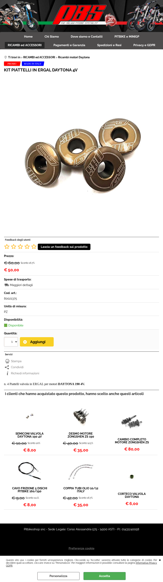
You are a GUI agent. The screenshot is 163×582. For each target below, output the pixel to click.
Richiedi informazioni (25, 373)
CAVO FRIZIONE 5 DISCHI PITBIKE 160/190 (29, 490)
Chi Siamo (52, 36)
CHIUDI (160, 560)
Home (28, 36)
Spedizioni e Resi (109, 45)
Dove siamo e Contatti (87, 36)
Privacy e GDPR (144, 45)
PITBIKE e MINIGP (126, 36)
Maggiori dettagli (21, 285)
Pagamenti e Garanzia (69, 45)
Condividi (17, 367)
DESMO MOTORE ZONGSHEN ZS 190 (81, 435)
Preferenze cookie (81, 548)
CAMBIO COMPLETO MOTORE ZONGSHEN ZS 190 (132, 441)
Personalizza (58, 576)
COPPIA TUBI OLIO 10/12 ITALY (80, 490)
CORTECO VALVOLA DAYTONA (132, 495)
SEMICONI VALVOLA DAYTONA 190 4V (30, 435)
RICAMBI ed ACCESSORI (25, 45)
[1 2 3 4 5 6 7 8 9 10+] (11, 342)
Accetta (104, 576)
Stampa (16, 361)
